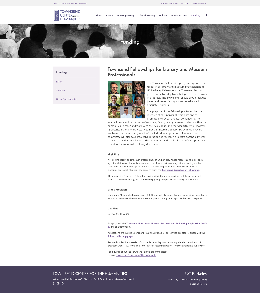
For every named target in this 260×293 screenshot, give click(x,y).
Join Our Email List (169, 3)
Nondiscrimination (190, 279)
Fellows (163, 15)
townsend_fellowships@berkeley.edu (136, 255)
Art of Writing (147, 15)
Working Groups (126, 15)
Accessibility (173, 279)
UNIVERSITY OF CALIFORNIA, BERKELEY (70, 3)
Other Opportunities (66, 99)
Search (205, 15)
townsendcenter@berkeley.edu (121, 278)
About (98, 15)
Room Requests (198, 3)
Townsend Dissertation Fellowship (180, 169)
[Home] (68, 15)
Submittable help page (120, 236)
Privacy (204, 279)
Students (60, 90)
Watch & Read (179, 15)
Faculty (59, 81)
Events (109, 15)
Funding (195, 15)
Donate (184, 3)
